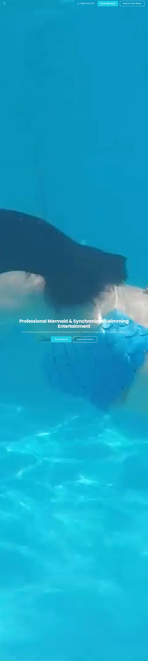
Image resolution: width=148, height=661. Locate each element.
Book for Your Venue (132, 3)
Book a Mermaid (108, 3)
